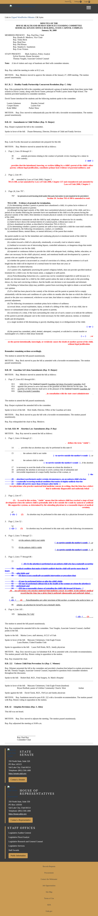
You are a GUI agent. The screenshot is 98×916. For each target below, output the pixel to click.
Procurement (49, 873)
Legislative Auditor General (20, 833)
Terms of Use (49, 898)
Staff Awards (14, 850)
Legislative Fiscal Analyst (19, 837)
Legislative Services (17, 846)
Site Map (49, 892)
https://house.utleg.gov (18, 814)
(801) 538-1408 (24, 770)
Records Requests (49, 866)
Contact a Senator (18, 780)
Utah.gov (49, 911)
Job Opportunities (49, 886)
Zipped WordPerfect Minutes (23, 17)
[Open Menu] (89, 7)
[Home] (22, 8)
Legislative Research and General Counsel (26, 841)
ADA (49, 905)
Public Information (18, 855)
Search (67, 1)
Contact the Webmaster (49, 879)
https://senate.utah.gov (17, 773)
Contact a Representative (21, 820)
